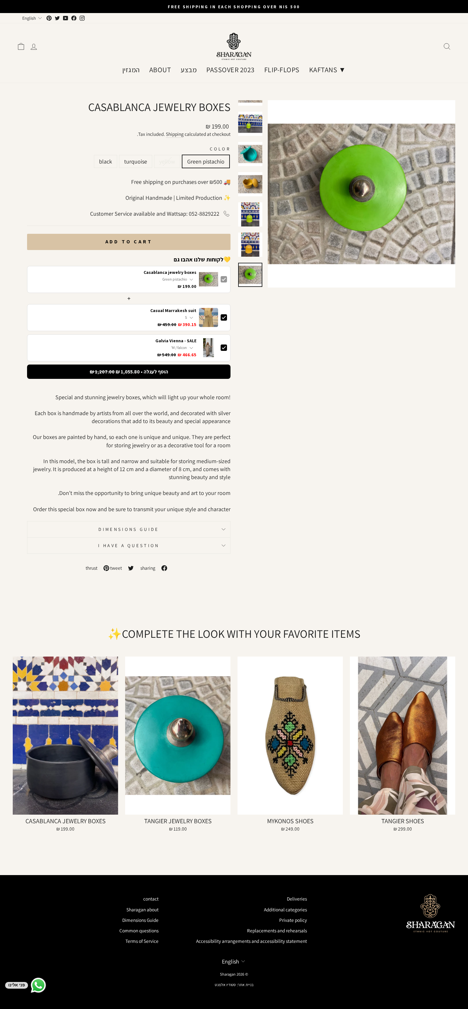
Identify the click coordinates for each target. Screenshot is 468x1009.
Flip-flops (282, 69)
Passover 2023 (230, 69)
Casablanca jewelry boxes (170, 272)
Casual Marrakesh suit (173, 310)
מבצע (189, 69)
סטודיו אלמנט (225, 984)
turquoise (135, 161)
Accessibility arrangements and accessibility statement (251, 941)
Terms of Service (142, 941)
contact (151, 898)
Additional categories (285, 909)
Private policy (293, 920)
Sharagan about (142, 909)
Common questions (139, 930)
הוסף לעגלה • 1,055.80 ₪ (129, 371)
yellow (167, 161)
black (105, 161)
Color (220, 149)
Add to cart (128, 241)
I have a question (128, 545)
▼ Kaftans (327, 69)
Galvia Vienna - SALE (175, 341)
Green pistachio (205, 161)
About (160, 69)
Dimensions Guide (128, 529)
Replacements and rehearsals (277, 930)
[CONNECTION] (33, 46)
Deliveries (297, 898)
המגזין (131, 69)
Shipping (175, 134)
